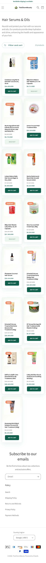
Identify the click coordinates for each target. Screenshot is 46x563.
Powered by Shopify (31, 556)
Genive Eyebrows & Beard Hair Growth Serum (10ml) (33, 178)
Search (7, 492)
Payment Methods (12, 515)
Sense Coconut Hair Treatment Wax (33, 126)
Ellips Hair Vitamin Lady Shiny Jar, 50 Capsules (10, 226)
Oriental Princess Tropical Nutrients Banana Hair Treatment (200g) (11, 327)
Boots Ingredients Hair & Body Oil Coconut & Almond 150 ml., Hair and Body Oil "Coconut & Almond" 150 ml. (12, 128)
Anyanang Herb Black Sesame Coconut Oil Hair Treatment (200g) (12, 425)
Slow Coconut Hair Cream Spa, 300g (33, 226)
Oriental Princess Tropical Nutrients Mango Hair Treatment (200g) (33, 276)
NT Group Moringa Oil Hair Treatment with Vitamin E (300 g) (34, 326)
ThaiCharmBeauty (19, 556)
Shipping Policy (11, 498)
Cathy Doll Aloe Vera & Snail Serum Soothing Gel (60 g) (34, 376)
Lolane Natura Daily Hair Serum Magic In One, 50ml (11, 178)
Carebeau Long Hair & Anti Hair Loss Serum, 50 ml (12, 81)
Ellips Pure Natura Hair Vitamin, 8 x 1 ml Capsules (33, 81)
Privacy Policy (10, 509)
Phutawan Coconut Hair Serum (11, 274)
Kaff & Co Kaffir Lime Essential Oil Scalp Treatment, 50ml (11, 376)
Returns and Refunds (13, 503)
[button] (2, 7)
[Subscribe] (38, 477)
